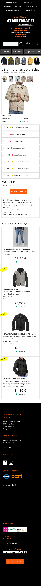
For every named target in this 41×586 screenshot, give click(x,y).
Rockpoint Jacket (10, 289)
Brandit (26, 115)
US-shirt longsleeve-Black (14, 379)
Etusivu (4, 72)
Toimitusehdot (31, 6)
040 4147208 (9, 426)
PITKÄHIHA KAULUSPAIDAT (16, 72)
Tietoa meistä (9, 485)
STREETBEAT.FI (12, 543)
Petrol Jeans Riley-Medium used (16, 249)
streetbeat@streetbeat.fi (12, 440)
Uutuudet (17, 52)
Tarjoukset (30, 52)
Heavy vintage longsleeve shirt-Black (19, 334)
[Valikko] (39, 51)
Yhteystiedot (7, 429)
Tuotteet (5, 52)
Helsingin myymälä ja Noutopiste (13, 415)
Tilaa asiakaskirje (12, 10)
